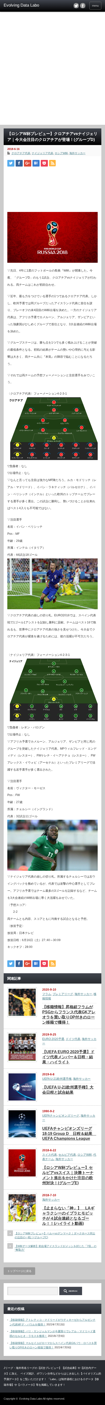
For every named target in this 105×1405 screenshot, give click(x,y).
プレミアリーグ (62, 994)
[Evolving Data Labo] (25, 5)
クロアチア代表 (20, 153)
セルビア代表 (67, 1154)
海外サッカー (77, 153)
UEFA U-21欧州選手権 (57, 1078)
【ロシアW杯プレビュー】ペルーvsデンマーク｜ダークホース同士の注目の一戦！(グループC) (55, 1235)
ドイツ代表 (73, 1039)
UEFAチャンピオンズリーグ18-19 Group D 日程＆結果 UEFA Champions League (69, 1133)
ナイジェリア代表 (42, 153)
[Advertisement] (52, 69)
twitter (76, 5)
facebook (82, 5)
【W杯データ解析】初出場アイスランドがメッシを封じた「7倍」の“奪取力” (55, 1248)
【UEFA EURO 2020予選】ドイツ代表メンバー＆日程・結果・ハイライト (68, 1057)
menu (95, 5)
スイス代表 (49, 1154)
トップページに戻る (19, 1270)
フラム (46, 994)
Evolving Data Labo (30, 1398)
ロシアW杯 (61, 153)
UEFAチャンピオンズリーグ (60, 1115)
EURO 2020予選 (53, 1039)
